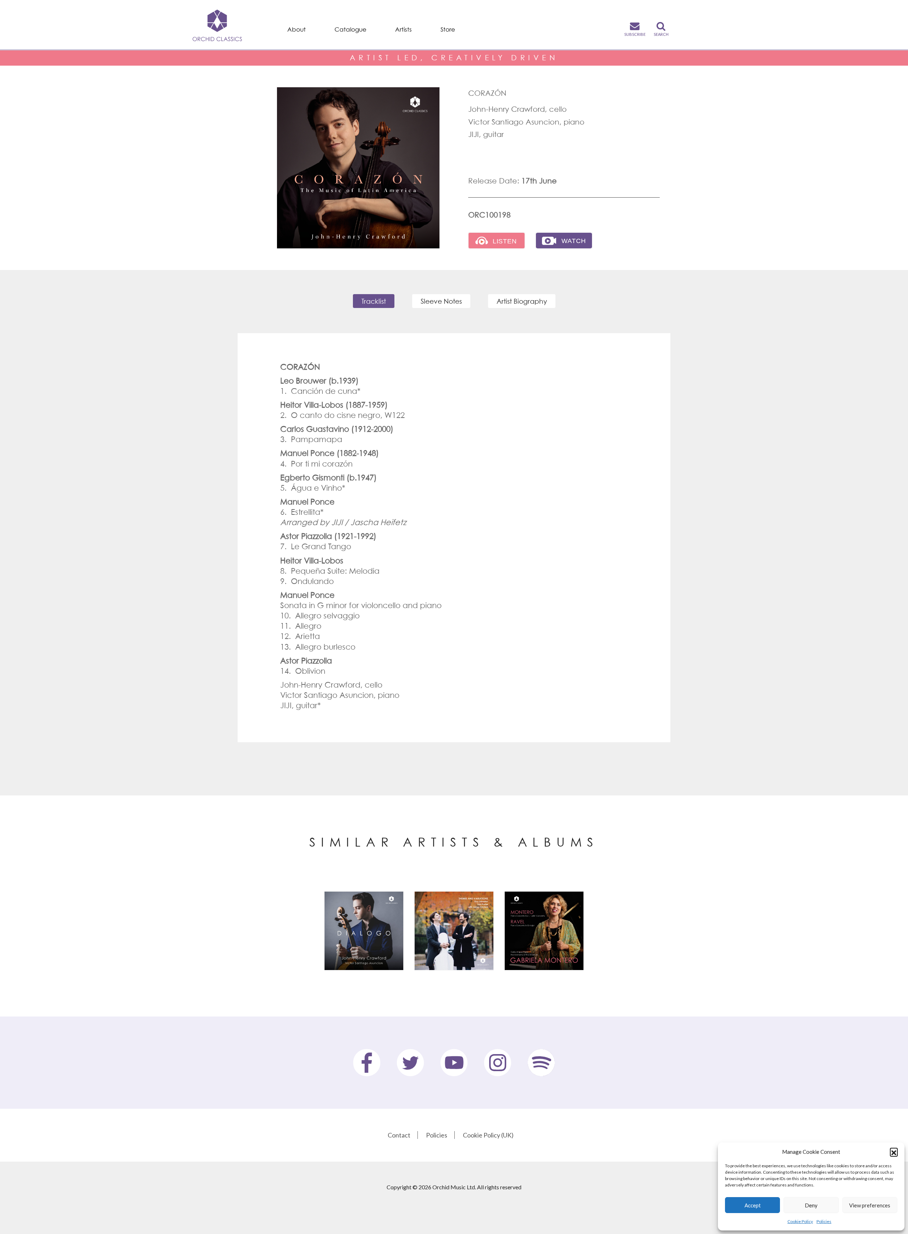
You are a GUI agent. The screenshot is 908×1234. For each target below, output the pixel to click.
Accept (752, 1205)
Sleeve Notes (441, 301)
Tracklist (373, 301)
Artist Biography (522, 301)
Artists (403, 29)
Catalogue (350, 29)
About (296, 29)
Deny (811, 1205)
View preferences (869, 1205)
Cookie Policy (800, 1221)
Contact (399, 1135)
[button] (893, 1151)
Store (448, 29)
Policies (823, 1221)
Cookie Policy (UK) (488, 1135)
